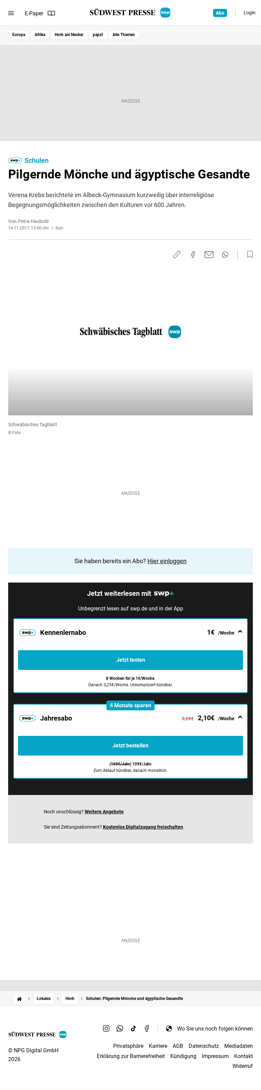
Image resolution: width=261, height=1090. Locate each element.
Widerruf (242, 1066)
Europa (18, 34)
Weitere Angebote (104, 811)
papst (98, 34)
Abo (220, 13)
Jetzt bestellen (130, 745)
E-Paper (34, 13)
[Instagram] (106, 1028)
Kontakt (243, 1056)
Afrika (40, 34)
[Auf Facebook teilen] (193, 254)
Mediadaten (238, 1046)
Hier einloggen (167, 561)
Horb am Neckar (69, 34)
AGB (178, 1046)
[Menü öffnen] (11, 13)
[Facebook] (147, 1028)
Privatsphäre (128, 1046)
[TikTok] (133, 1028)
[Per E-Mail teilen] (209, 254)
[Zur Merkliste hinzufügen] (248, 254)
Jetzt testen (130, 660)
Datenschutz (204, 1046)
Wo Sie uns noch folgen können (215, 1028)
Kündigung (183, 1056)
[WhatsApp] (120, 1028)
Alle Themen (123, 34)
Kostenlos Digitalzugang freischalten (143, 827)
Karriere (158, 1046)
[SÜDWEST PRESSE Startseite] (130, 12)
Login (250, 12)
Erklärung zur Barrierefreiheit (131, 1056)
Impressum (215, 1056)
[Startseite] (19, 999)
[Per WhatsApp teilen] (225, 254)
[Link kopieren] (177, 254)
